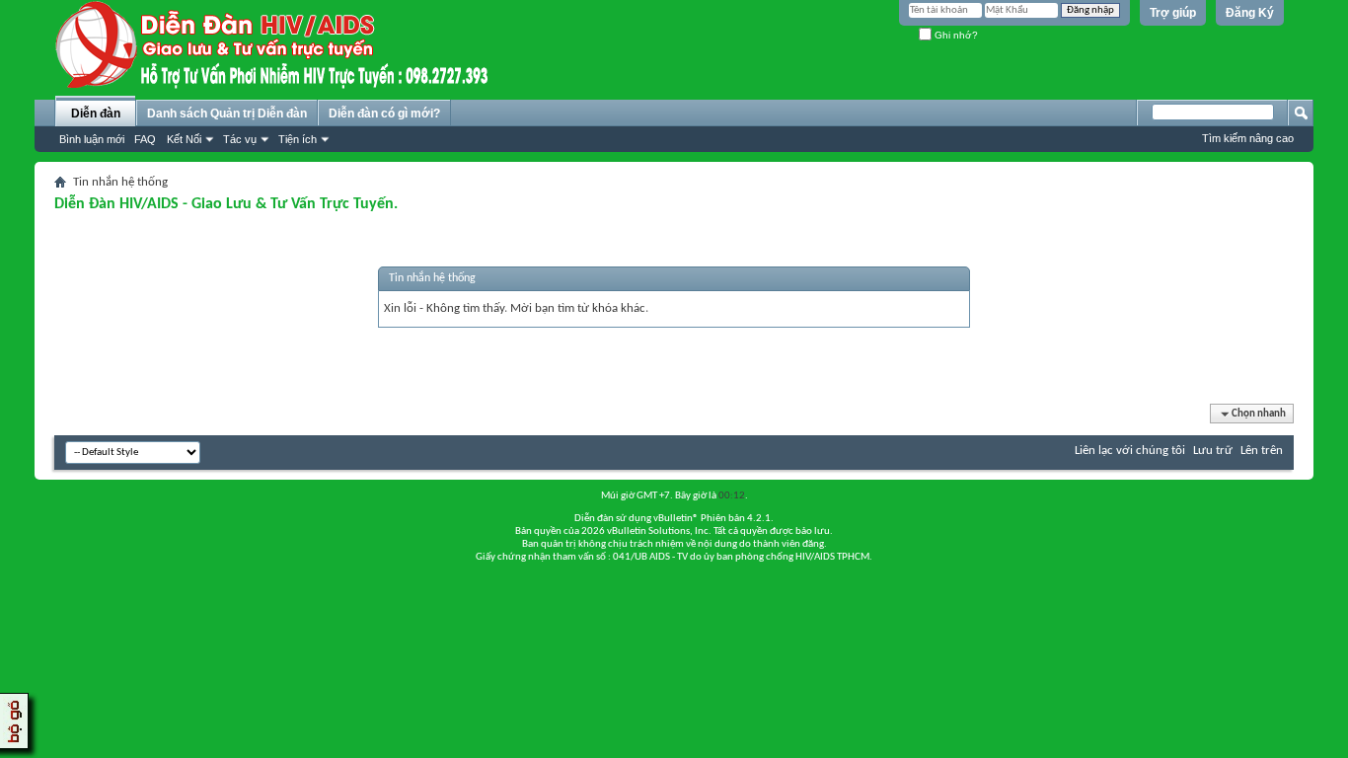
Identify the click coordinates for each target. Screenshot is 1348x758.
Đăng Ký (1250, 13)
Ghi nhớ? (955, 35)
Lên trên (1261, 450)
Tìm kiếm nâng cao (1248, 138)
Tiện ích (297, 139)
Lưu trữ (1213, 450)
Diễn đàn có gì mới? (384, 113)
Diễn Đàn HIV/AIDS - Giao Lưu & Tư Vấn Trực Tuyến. (226, 204)
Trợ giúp (1173, 13)
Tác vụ (240, 139)
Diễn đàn (95, 113)
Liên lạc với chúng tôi (1130, 450)
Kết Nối (184, 139)
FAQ (145, 139)
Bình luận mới (91, 139)
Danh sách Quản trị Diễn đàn (227, 113)
